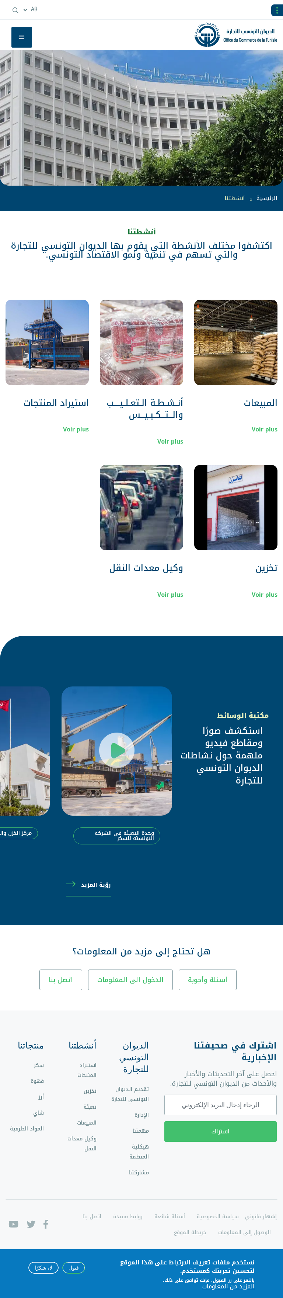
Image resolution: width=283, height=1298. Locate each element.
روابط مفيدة (128, 1217)
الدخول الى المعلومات (130, 980)
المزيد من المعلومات (228, 1287)
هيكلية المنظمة (139, 1152)
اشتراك (221, 1131)
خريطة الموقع (190, 1232)
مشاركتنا (139, 1173)
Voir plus (264, 429)
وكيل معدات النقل (146, 568)
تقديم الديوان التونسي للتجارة (130, 1094)
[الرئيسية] (239, 35)
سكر (39, 1065)
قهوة (37, 1081)
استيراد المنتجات (56, 403)
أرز (41, 1097)
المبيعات (260, 403)
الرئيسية (266, 198)
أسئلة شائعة (169, 1217)
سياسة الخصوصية (218, 1217)
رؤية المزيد (96, 885)
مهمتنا (141, 1131)
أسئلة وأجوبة (207, 980)
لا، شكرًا (43, 1268)
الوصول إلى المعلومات (244, 1232)
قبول (74, 1268)
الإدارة (141, 1115)
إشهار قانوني (261, 1217)
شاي (38, 1113)
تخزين (266, 568)
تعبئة (90, 1107)
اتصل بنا (61, 980)
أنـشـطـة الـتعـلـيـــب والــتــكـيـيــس (144, 409)
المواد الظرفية (27, 1129)
